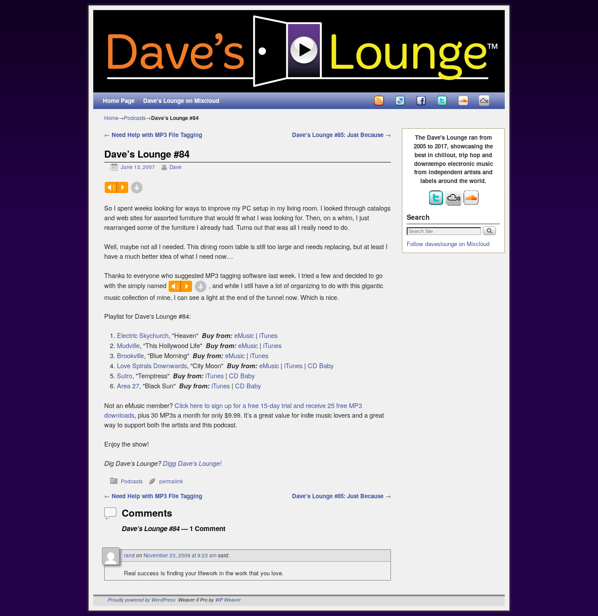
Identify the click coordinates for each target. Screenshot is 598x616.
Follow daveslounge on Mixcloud (448, 243)
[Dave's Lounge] (299, 51)
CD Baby (321, 365)
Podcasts (135, 117)
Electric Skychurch (143, 335)
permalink (171, 481)
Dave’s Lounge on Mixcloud (181, 100)
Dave (175, 166)
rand (129, 555)
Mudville (128, 345)
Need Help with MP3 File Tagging (153, 134)
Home (111, 117)
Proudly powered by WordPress (142, 599)
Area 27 (128, 385)
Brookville (130, 355)
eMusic (244, 335)
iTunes (268, 335)
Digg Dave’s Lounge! (192, 463)
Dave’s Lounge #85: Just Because (341, 134)
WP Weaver (228, 599)
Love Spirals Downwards (152, 365)
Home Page (118, 100)
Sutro (124, 375)
